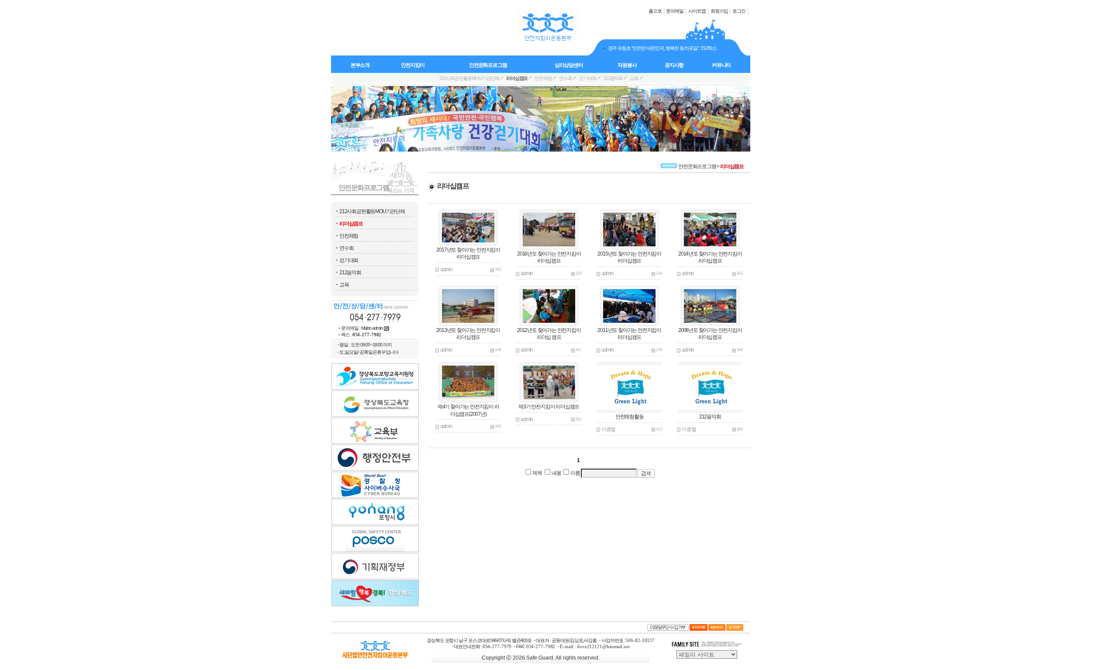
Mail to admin (372, 328)
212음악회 (350, 272)
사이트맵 (697, 10)
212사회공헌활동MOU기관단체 (372, 211)
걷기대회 (348, 260)
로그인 (738, 10)
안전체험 (348, 236)
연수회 (346, 248)
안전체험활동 (629, 417)
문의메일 (674, 10)
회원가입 (719, 10)
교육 (344, 285)
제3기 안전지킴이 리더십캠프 (548, 407)
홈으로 (655, 10)
